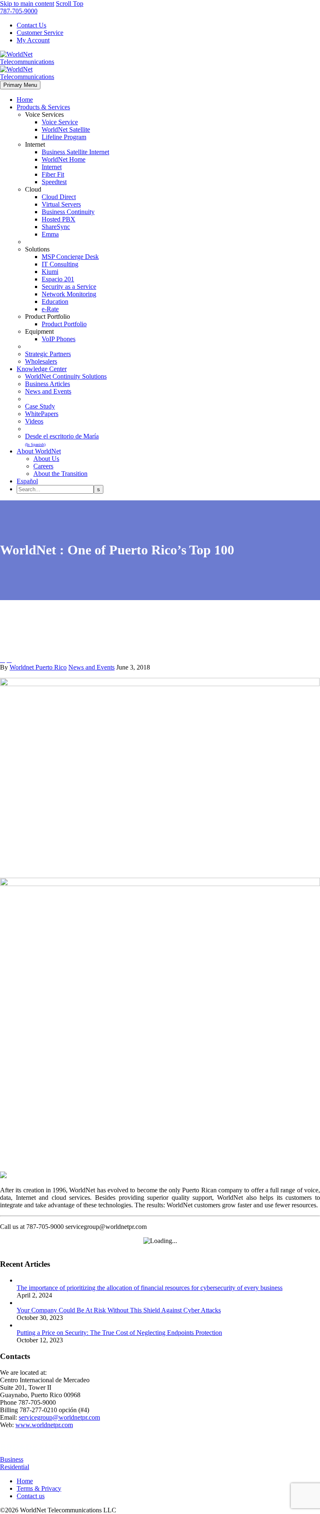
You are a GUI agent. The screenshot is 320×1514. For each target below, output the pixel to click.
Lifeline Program (64, 136)
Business (11, 1459)
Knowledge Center (42, 368)
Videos (34, 421)
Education (55, 301)
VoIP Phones (58, 338)
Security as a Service (69, 286)
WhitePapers (41, 413)
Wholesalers (41, 361)
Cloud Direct (59, 196)
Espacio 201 (58, 279)
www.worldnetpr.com (44, 1424)
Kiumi (50, 271)
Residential (14, 1466)
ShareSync (56, 226)
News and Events (48, 391)
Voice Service (60, 122)
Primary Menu (20, 85)
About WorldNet (39, 451)
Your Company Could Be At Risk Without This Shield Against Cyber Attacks (119, 1310)
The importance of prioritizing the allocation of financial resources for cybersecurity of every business (149, 1287)
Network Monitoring (69, 294)
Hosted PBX (58, 219)
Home (25, 99)
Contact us (31, 1495)
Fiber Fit (53, 174)
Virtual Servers (61, 204)
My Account (33, 40)
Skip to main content (27, 3)
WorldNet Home (63, 159)
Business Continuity (68, 211)
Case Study (40, 406)
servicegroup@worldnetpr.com (59, 1417)
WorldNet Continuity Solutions (66, 376)
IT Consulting (60, 264)
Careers (43, 466)
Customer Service (40, 32)
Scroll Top (69, 3)
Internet (52, 166)
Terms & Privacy (39, 1488)
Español (27, 481)
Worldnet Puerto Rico (38, 667)
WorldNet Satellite (66, 129)
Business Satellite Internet (75, 151)
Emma (50, 234)
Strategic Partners (48, 353)
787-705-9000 (19, 11)
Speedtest (54, 181)
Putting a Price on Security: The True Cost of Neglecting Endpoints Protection (119, 1332)
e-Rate (50, 309)
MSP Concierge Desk (70, 256)
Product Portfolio (64, 323)
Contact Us (31, 25)
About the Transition (60, 473)
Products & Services (43, 107)
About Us (46, 458)
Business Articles (47, 383)
